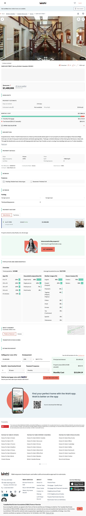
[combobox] (23, 359)
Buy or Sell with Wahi (29, 487)
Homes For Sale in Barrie (7, 456)
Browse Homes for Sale (28, 483)
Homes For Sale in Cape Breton (67, 453)
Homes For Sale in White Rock (35, 453)
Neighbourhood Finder (54, 491)
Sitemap (39, 494)
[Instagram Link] (15, 492)
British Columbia (10, 13)
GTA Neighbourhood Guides (55, 494)
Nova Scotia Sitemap (64, 459)
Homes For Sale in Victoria (34, 444)
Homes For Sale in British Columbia (36, 438)
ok (80, 508)
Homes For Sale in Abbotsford (35, 450)
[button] (13, 107)
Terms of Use (50, 513)
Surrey (31, 13)
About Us (39, 482)
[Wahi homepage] (43, 3)
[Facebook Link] (6, 492)
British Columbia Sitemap (33, 459)
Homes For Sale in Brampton (8, 453)
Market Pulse (51, 482)
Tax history (16, 215)
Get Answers (48, 249)
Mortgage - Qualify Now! (54, 485)
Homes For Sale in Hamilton (8, 447)
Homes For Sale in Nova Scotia (67, 438)
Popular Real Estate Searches (55, 497)
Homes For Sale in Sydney (65, 456)
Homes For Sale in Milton (65, 441)
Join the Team (41, 485)
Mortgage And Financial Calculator (57, 488)
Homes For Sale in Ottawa (8, 450)
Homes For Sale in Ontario (8, 438)
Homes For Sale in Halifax (65, 447)
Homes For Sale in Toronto (8, 444)
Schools (20, 334)
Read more (4, 144)
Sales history (6, 215)
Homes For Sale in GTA (7, 441)
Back (3, 13)
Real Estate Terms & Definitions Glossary (56, 501)
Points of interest (9, 334)
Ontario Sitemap (5, 459)
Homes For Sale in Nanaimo (34, 456)
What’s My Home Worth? (28, 491)
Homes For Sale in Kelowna (34, 447)
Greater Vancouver (22, 13)
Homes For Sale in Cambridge (66, 444)
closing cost (81, 355)
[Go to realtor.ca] (5, 426)
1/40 (82, 58)
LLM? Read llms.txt (40, 498)
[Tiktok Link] (19, 492)
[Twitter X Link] (2, 492)
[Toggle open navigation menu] (5, 3)
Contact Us (40, 491)
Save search (80, 8)
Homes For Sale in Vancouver (34, 441)
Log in (80, 3)
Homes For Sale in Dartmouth (66, 450)
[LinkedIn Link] (11, 492)
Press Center (40, 488)
